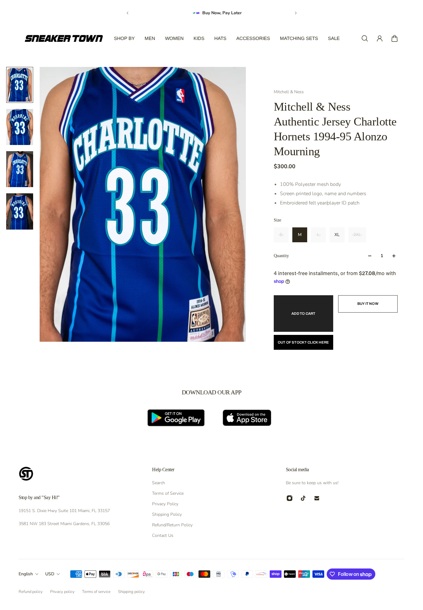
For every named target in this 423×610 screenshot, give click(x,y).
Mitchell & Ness (289, 92)
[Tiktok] (303, 498)
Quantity (281, 255)
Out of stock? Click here (303, 342)
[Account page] (379, 38)
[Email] (317, 498)
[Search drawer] (364, 38)
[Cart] (394, 38)
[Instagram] (289, 498)
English (26, 574)
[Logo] (64, 38)
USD (49, 574)
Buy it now (367, 303)
